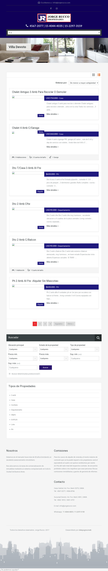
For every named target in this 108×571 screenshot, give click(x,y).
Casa (13, 400)
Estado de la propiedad (48, 345)
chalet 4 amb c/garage (25, 127)
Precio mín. (13, 354)
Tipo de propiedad (77, 345)
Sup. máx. (14, 363)
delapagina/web (85, 530)
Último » (70, 324)
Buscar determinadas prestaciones (25, 374)
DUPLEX (14, 420)
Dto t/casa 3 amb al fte (26, 168)
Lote (13, 424)
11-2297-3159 (79, 512)
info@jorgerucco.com (61, 2)
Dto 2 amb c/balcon (24, 239)
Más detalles (52, 114)
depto (13, 415)
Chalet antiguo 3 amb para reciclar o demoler (39, 92)
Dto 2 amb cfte (21, 203)
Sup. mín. (76, 354)
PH (12, 429)
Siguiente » (59, 324)
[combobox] (22, 349)
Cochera (14, 405)
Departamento (16, 410)
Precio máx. (44, 354)
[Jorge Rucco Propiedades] (54, 18)
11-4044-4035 (67, 512)
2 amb (13, 395)
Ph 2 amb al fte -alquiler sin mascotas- (35, 280)
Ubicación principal (16, 345)
